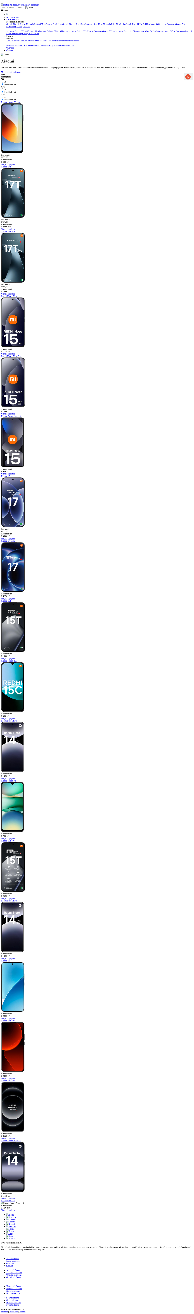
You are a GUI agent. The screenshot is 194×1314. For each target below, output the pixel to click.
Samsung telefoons (27, 41)
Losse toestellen (13, 19)
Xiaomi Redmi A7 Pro (10, 102)
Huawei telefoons (13, 1302)
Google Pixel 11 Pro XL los (73, 24)
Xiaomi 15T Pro (8, 841)
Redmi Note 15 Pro (9, 296)
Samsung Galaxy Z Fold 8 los (26, 33)
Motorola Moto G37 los (36, 24)
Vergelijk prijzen (8, 164)
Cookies (22, 1312)
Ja (5, 82)
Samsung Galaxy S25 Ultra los (81, 31)
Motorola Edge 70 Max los (114, 24)
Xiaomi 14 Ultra (8, 1081)
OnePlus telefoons (42, 41)
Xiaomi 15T (6, 601)
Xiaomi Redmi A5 (8, 781)
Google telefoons (57, 41)
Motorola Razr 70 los (94, 24)
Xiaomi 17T (6, 167)
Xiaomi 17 (5, 476)
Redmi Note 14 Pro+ (9, 901)
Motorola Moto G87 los (146, 31)
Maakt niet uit (10, 84)
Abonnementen (12, 17)
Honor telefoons (42, 45)
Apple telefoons (13, 41)
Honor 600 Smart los (158, 24)
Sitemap (4, 1312)
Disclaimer (13, 1312)
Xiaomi (18, 72)
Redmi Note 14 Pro (9, 721)
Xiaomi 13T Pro (8, 1021)
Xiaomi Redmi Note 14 (11, 1141)
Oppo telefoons (67, 45)
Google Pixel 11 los (54, 24)
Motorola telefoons (14, 45)
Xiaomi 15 (5, 961)
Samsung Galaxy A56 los (19, 26)
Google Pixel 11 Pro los (16, 24)
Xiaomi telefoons (72, 41)
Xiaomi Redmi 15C (9, 661)
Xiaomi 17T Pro (8, 231)
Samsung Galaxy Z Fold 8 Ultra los (53, 31)
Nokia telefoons (28, 45)
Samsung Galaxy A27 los (126, 31)
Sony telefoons (55, 45)
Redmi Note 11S (8, 1201)
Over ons (10, 48)
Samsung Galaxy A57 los (104, 31)
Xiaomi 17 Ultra (8, 541)
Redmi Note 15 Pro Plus (11, 356)
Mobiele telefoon (8, 72)
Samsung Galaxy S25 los (16, 31)
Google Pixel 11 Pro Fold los (138, 24)
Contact (9, 50)
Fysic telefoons (12, 1305)
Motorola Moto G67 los (166, 31)
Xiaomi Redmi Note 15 (11, 416)
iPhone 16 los (33, 31)
